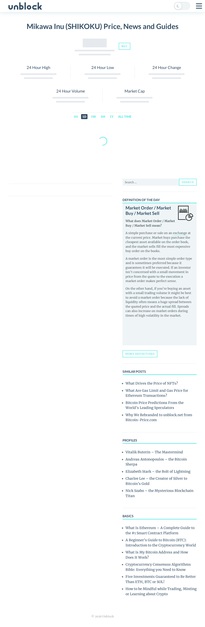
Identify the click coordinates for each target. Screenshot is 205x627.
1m (102, 116)
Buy (125, 46)
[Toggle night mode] (182, 6)
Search (188, 182)
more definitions (140, 353)
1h (76, 116)
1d (84, 116)
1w (93, 116)
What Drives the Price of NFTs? (152, 383)
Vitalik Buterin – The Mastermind (154, 452)
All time (124, 116)
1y (112, 116)
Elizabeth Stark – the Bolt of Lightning (158, 471)
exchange (180, 233)
